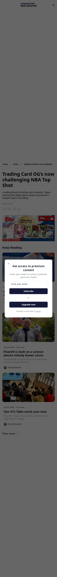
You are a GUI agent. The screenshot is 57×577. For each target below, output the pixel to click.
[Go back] (9, 263)
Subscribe (28, 291)
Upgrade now (28, 304)
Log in (38, 311)
